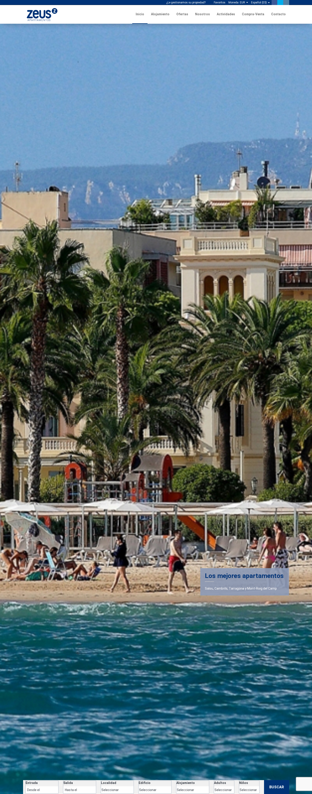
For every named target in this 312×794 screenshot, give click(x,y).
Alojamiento (160, 14)
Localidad (108, 783)
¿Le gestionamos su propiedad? (186, 2)
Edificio (145, 783)
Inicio (140, 14)
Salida (68, 783)
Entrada (32, 783)
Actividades (226, 14)
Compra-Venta (253, 14)
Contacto (278, 14)
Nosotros (202, 14)
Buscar (276, 787)
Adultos (220, 783)
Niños (243, 783)
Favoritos (219, 2)
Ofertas (182, 14)
